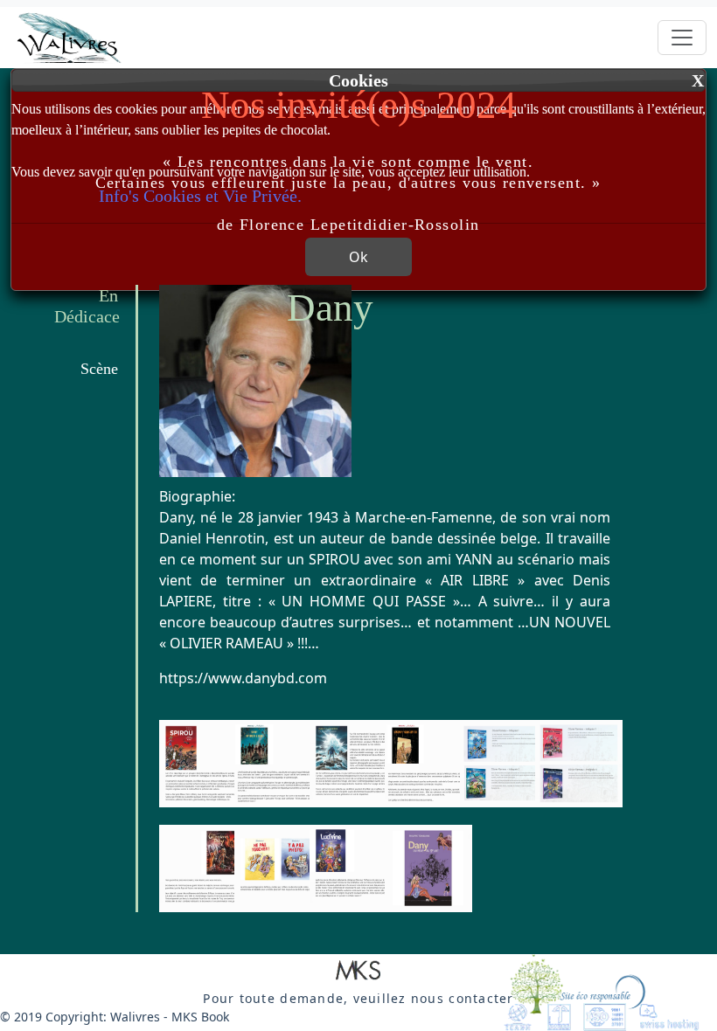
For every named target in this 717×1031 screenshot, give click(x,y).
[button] (358, 971)
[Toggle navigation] (682, 37)
